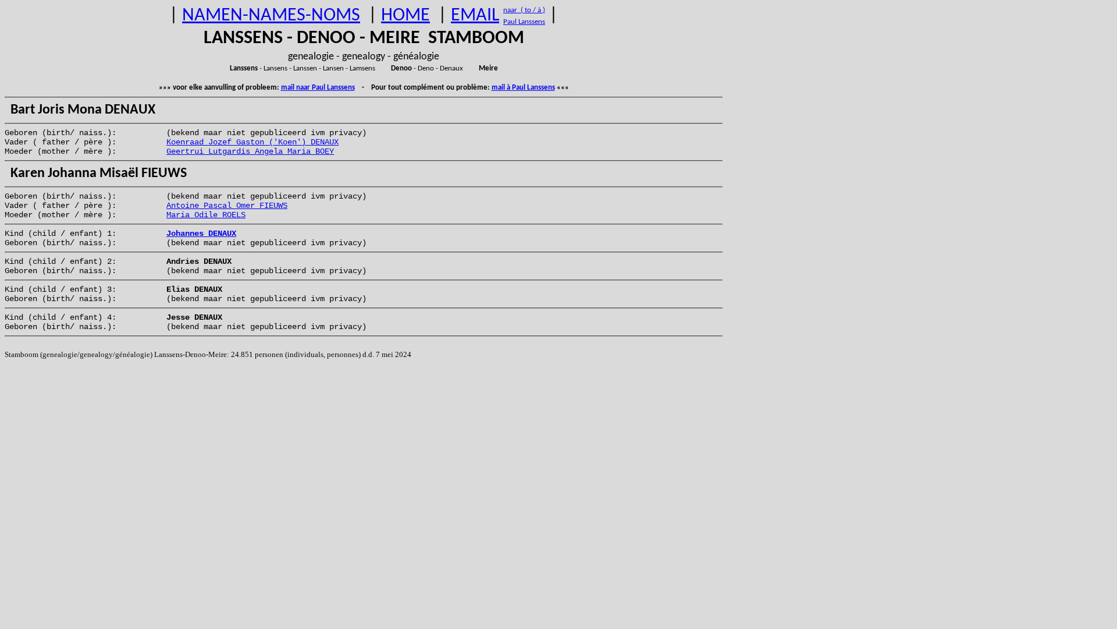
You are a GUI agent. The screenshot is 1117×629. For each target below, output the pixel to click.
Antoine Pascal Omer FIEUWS (226, 205)
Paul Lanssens (524, 22)
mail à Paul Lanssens (523, 87)
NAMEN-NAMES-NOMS (271, 15)
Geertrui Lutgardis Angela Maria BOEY (250, 151)
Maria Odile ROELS (206, 215)
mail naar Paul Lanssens (318, 87)
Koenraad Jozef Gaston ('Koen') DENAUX (252, 142)
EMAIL (475, 15)
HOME (405, 15)
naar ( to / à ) (524, 10)
